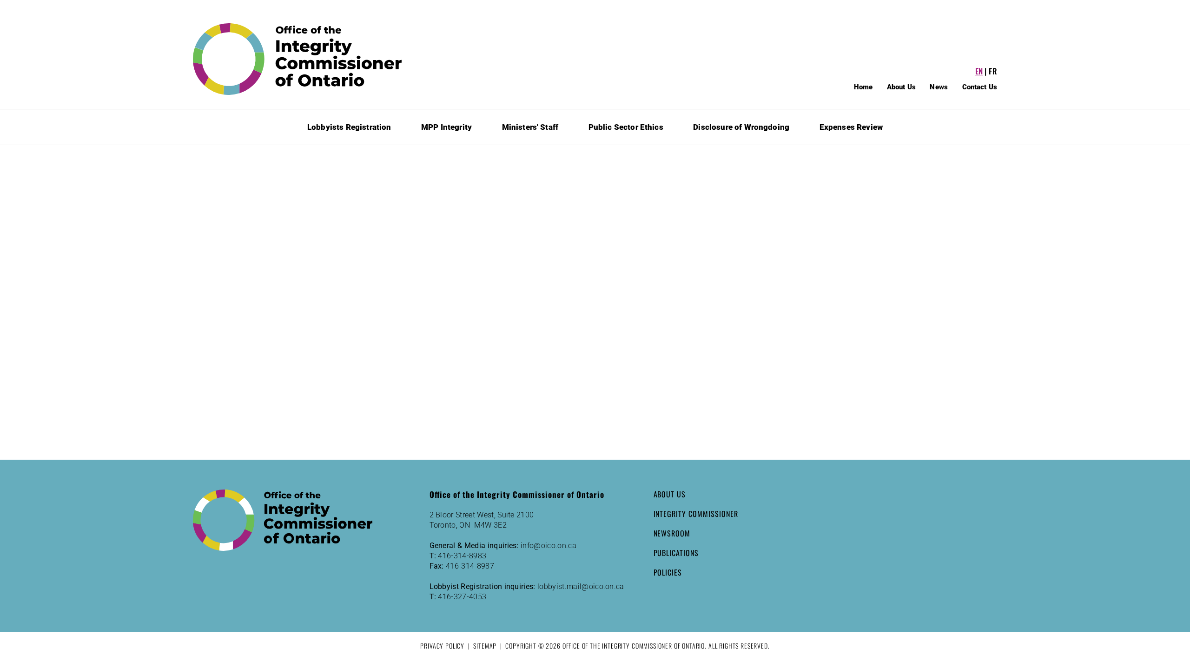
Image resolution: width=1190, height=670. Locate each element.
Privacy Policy (442, 645)
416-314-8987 (470, 566)
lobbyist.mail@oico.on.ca (580, 586)
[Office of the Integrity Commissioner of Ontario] (297, 59)
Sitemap (484, 645)
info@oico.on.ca (548, 545)
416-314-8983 (462, 555)
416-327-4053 (462, 596)
